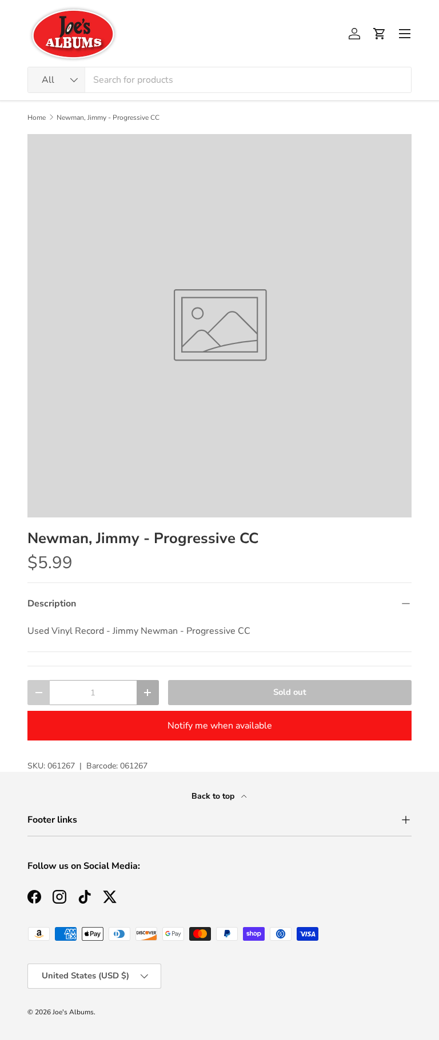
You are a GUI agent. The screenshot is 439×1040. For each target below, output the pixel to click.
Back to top (214, 796)
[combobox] (219, 79)
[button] (379, 33)
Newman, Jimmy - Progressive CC (108, 117)
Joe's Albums (73, 1012)
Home (36, 117)
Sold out (289, 692)
